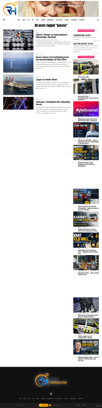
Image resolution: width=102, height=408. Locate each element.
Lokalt (23, 20)
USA (33, 20)
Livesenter (81, 20)
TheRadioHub (98, 405)
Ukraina (43, 20)
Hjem (19, 20)
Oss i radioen (59, 20)
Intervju (67, 20)
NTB (29, 20)
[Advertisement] (86, 178)
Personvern (74, 20)
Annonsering (50, 20)
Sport (37, 20)
